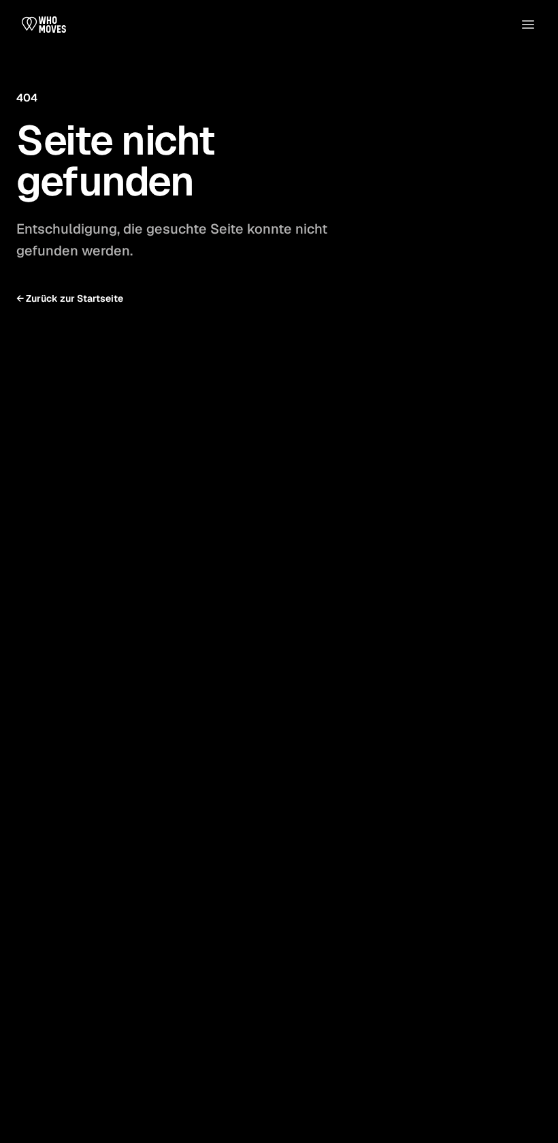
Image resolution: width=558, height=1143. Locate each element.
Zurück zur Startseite (69, 298)
